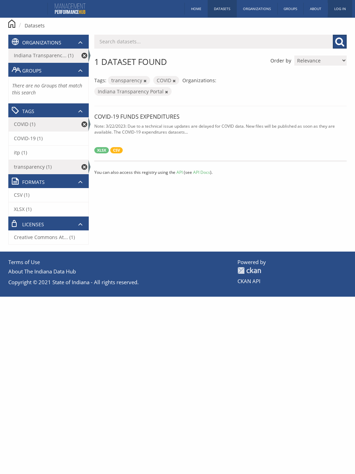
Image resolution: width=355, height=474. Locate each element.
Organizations (257, 8)
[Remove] (145, 80)
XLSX (101, 150)
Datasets (222, 8)
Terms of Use (24, 262)
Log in (340, 8)
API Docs (201, 172)
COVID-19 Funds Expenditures (137, 116)
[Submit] (340, 42)
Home (196, 8)
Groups (290, 8)
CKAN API (248, 281)
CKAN (249, 270)
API (179, 172)
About (315, 8)
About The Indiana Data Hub (42, 271)
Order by (280, 60)
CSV (116, 150)
